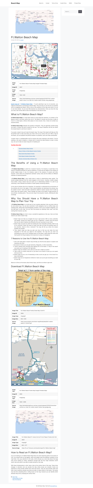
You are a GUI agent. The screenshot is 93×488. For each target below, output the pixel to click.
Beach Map (15, 3)
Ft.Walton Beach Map (26, 104)
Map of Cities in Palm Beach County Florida (30, 151)
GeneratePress (53, 486)
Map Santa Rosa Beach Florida (26, 153)
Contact (47, 3)
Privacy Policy (77, 3)
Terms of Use (55, 3)
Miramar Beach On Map (18, 478)
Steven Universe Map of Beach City (28, 158)
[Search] (80, 11)
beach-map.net (15, 104)
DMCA (70, 3)
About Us (41, 3)
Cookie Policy (63, 3)
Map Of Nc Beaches (17, 479)
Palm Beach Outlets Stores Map (27, 156)
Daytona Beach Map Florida (26, 148)
